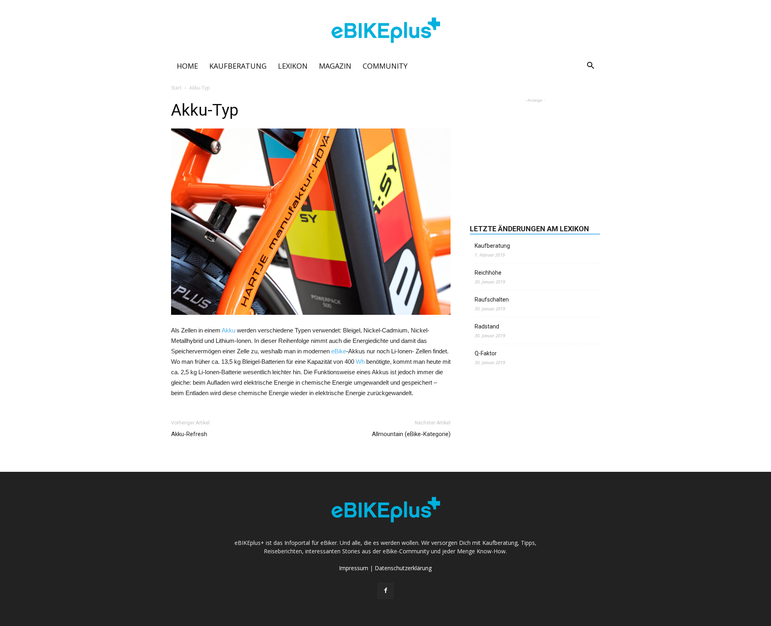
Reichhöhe (488, 272)
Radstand (487, 326)
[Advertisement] (535, 154)
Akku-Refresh (189, 434)
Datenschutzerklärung (403, 568)
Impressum (353, 568)
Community (385, 66)
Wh (360, 361)
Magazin (335, 66)
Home (187, 66)
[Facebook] (385, 591)
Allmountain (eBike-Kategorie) (411, 434)
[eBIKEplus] (385, 30)
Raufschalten (492, 299)
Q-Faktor (486, 353)
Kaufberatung (238, 66)
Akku (228, 330)
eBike (338, 351)
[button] (590, 66)
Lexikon (293, 66)
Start (176, 87)
